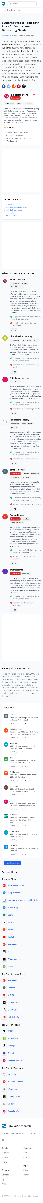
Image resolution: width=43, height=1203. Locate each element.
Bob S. (12, 758)
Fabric (19, 103)
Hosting (30, 424)
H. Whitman (14, 815)
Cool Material (13, 1002)
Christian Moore (16, 729)
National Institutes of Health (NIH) (22, 900)
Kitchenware (35, 474)
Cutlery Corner (14, 1096)
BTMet (11, 929)
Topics (4, 1162)
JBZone (11, 922)
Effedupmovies (14, 959)
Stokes (11, 1104)
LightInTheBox (14, 1017)
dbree (10, 966)
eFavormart (13, 1089)
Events (24, 424)
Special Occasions (17, 287)
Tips (3, 1179)
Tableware (28, 103)
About (26, 1152)
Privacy (26, 1170)
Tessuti (11, 1053)
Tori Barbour (14, 772)
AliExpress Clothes (16, 885)
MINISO (11, 995)
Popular (5, 1152)
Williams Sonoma (15, 1081)
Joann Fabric (13, 1038)
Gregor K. (7, 36)
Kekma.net (12, 944)
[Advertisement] (21, 170)
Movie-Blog (13, 907)
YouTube (11, 937)
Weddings (25, 283)
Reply (24, 723)
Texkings (11, 1045)
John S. (12, 800)
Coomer (11, 987)
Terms (26, 1175)
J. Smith (12, 715)
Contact (5, 1175)
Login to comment (12, 863)
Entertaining (25, 477)
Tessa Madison (15, 831)
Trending (6, 1157)
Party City (12, 1074)
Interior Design (26, 340)
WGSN (10, 1031)
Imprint (26, 1157)
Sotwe (10, 915)
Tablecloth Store (15, 1060)
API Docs (5, 1184)
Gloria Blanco (15, 743)
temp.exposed (14, 892)
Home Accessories (17, 523)
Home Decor (9, 103)
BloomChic (12, 1010)
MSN (10, 951)
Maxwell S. (14, 846)
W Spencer (14, 786)
